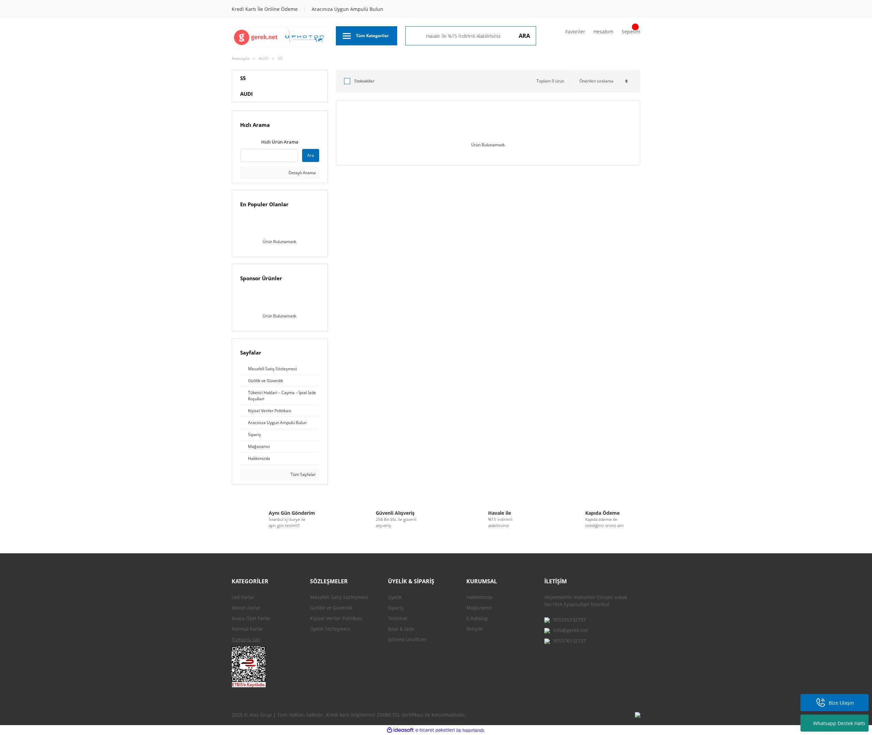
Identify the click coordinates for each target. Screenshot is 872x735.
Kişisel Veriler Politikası (336, 618)
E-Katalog (477, 618)
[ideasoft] (400, 730)
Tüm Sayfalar (303, 474)
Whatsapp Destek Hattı (839, 723)
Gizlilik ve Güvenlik (331, 607)
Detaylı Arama (301, 173)
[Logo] (280, 36)
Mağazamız (479, 607)
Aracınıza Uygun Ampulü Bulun (347, 9)
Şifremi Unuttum (407, 639)
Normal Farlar (247, 629)
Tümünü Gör (246, 639)
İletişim (474, 629)
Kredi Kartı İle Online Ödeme (265, 9)
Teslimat (397, 618)
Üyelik (395, 597)
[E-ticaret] (435, 730)
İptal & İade (401, 629)
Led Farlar (243, 597)
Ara (310, 155)
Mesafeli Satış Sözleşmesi (339, 597)
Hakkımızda (479, 597)
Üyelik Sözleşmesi (330, 629)
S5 (280, 58)
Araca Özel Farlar (251, 618)
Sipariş (396, 607)
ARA (524, 36)
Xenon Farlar (246, 607)
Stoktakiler (364, 81)
